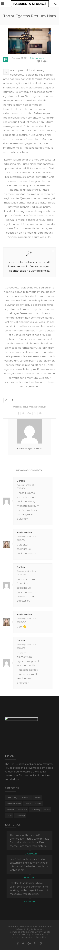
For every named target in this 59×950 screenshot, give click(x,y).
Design (37, 797)
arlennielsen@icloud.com (29, 448)
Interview (22, 809)
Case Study (12, 797)
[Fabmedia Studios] (30, 3)
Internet (10, 809)
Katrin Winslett (24, 532)
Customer (25, 797)
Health (38, 803)
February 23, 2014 (20, 58)
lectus (25, 406)
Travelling (20, 815)
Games (28, 803)
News (9, 815)
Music (46, 809)
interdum (17, 406)
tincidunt (42, 406)
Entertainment (37, 58)
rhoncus (33, 406)
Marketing (35, 809)
